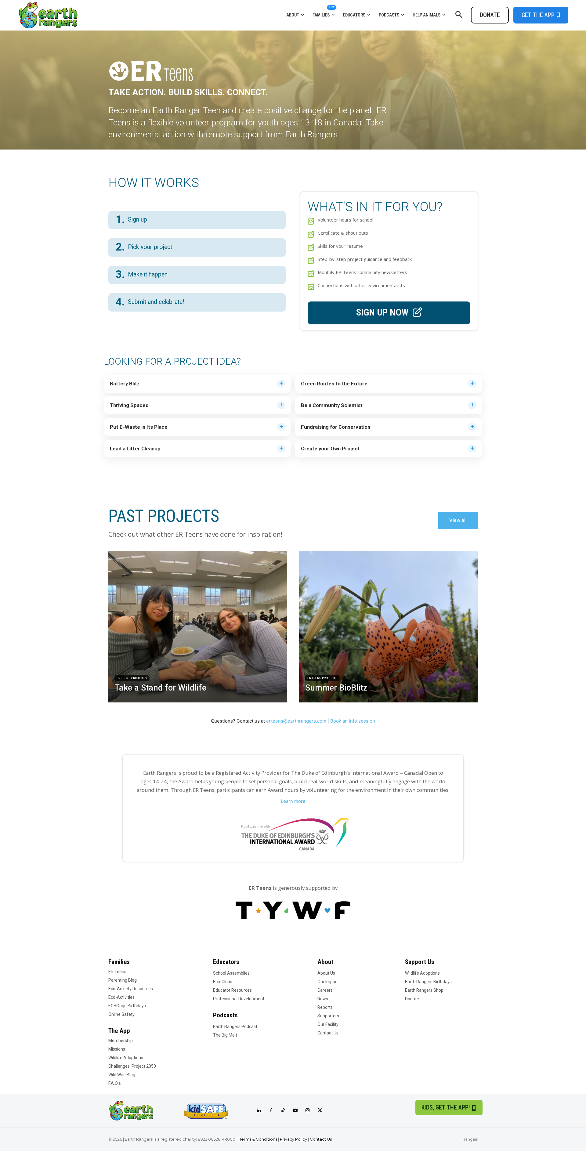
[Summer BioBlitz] (388, 626)
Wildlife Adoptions (125, 1057)
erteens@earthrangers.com (296, 721)
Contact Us (327, 1032)
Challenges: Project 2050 (132, 1066)
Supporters (328, 1015)
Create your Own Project (330, 449)
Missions (116, 1049)
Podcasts (225, 1015)
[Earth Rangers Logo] (86, 15)
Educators (226, 961)
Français (469, 1139)
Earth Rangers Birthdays (428, 981)
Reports (325, 1007)
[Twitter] (319, 1110)
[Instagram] (307, 1110)
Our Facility (327, 1024)
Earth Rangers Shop (424, 990)
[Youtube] (295, 1110)
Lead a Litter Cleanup (135, 449)
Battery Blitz (125, 384)
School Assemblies (231, 973)
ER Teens (117, 971)
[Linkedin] (258, 1110)
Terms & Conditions (258, 1139)
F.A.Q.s (114, 1083)
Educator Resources (232, 990)
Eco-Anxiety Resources (130, 988)
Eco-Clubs (222, 981)
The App (119, 1030)
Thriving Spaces (129, 405)
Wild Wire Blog (121, 1074)
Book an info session (352, 721)
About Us (326, 973)
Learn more (293, 801)
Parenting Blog (122, 980)
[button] (458, 15)
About (325, 961)
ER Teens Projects (132, 678)
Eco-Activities (121, 997)
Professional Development (238, 998)
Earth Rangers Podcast (235, 1026)
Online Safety (121, 1014)
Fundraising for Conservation (335, 427)
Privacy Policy (293, 1139)
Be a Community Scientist (332, 405)
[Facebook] (271, 1110)
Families (119, 961)
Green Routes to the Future (334, 384)
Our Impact (328, 981)
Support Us (419, 961)
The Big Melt (225, 1035)
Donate (412, 998)
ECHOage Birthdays (127, 1005)
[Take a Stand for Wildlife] (197, 626)
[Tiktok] (283, 1110)
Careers (325, 990)
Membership (120, 1040)
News (322, 998)
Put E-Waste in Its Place (139, 427)
